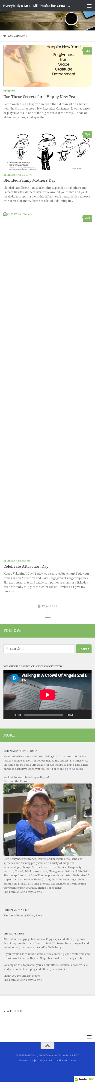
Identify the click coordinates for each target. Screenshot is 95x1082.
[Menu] (89, 5)
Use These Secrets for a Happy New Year (40, 97)
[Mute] (78, 714)
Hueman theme (67, 1060)
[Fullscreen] (85, 714)
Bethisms (9, 91)
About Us (77, 768)
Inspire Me (24, 560)
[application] (47, 694)
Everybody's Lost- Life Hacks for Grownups (37, 6)
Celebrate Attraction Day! (26, 566)
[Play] (9, 714)
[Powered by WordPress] (35, 1061)
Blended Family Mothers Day (29, 180)
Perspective (25, 174)
